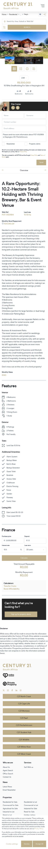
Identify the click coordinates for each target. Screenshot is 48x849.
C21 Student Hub (24, 732)
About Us (6, 767)
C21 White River (24, 747)
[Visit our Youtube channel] (21, 690)
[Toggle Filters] (4, 27)
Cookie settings (12, 844)
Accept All (39, 844)
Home (4, 14)
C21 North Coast (24, 696)
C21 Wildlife (24, 739)
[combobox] (16, 21)
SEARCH (27, 27)
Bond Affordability (11, 589)
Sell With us (28, 767)
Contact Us (7, 777)
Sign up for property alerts (21, 614)
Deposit (26, 536)
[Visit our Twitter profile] (4, 690)
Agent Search (8, 770)
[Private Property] (24, 684)
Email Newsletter (9, 790)
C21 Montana (24, 711)
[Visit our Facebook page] (12, 690)
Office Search (8, 774)
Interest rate (6, 545)
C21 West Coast (24, 754)
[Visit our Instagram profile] (8, 690)
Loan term (27, 545)
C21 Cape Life (24, 703)
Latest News (7, 787)
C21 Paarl (24, 718)
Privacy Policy (23, 151)
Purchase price (6, 536)
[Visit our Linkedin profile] (16, 690)
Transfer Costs (10, 586)
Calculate (24, 558)
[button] (2, 47)
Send (41, 162)
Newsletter (11, 144)
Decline (26, 844)
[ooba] (24, 675)
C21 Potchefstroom (24, 725)
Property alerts (34, 144)
